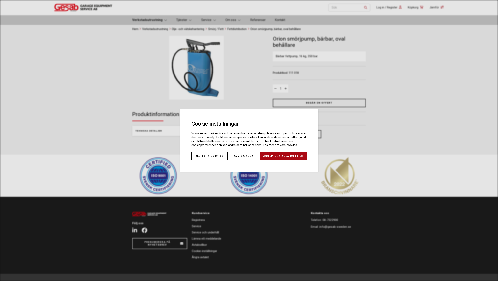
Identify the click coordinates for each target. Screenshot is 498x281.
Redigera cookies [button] (209, 156)
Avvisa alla (243, 156)
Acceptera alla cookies (283, 156)
